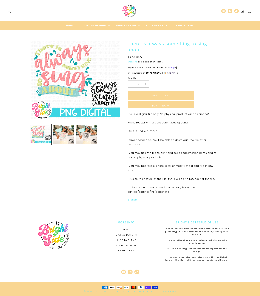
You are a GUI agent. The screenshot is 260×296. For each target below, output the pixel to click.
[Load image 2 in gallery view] (63, 134)
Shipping (133, 62)
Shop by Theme (126, 240)
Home (126, 229)
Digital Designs (126, 234)
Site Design (140, 291)
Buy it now (160, 105)
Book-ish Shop (126, 245)
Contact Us (126, 250)
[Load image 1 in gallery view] (40, 134)
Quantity (132, 78)
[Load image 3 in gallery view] (86, 134)
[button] (9, 11)
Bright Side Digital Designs (112, 291)
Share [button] (134, 199)
